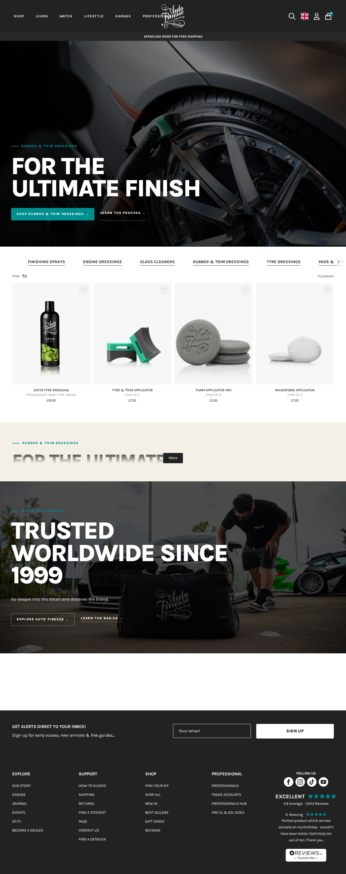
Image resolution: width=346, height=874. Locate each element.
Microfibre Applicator (295, 393)
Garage (19, 795)
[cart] (328, 16)
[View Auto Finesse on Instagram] (300, 785)
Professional (227, 773)
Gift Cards (154, 821)
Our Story (21, 786)
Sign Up (295, 731)
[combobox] (254, 16)
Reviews (152, 830)
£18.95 (51, 400)
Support (88, 773)
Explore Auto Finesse (40, 619)
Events (18, 812)
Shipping (87, 795)
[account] (316, 16)
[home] (173, 16)
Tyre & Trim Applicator (132, 393)
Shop (150, 773)
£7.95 (132, 400)
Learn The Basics (99, 618)
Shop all (153, 795)
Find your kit (157, 786)
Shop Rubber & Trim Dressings (50, 214)
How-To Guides (92, 786)
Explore (21, 773)
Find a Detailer (92, 839)
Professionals (225, 786)
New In (151, 804)
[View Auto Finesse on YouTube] (323, 785)
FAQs (83, 821)
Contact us (89, 830)
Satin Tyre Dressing (51, 393)
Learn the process (120, 213)
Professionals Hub (229, 804)
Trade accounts (226, 795)
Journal (19, 804)
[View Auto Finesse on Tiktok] (312, 785)
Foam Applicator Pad (214, 393)
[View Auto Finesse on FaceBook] (288, 785)
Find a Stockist (92, 812)
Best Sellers (156, 812)
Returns (86, 804)
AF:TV (16, 821)
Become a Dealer (27, 830)
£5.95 (213, 400)
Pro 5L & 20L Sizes (228, 812)
